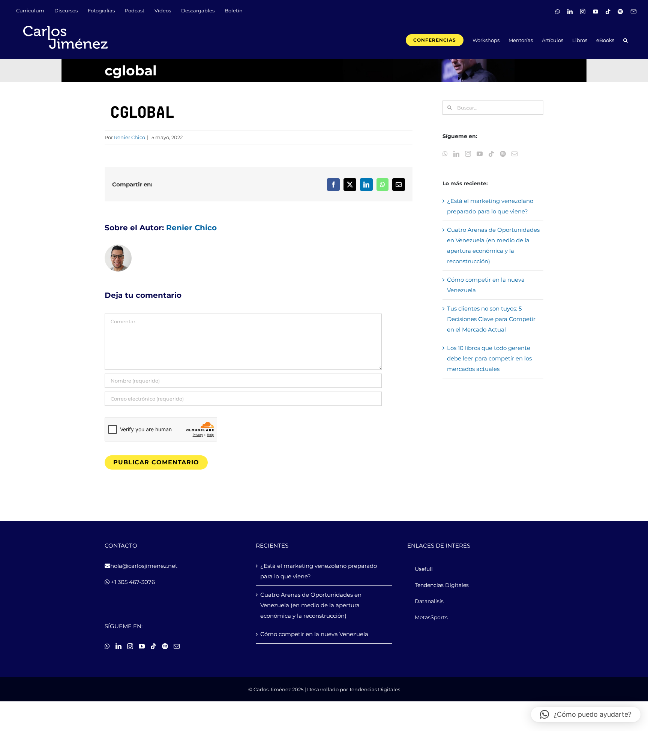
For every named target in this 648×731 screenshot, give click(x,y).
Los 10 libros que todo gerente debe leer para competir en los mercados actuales (489, 358)
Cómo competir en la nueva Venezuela (314, 634)
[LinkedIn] (456, 154)
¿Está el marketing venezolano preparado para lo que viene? (318, 571)
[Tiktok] (491, 154)
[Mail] (515, 154)
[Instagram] (468, 154)
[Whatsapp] (445, 154)
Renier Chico (129, 137)
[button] (625, 39)
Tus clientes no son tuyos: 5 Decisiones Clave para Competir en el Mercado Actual (491, 319)
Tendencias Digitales (374, 689)
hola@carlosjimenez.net (143, 565)
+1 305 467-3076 (132, 581)
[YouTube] (480, 154)
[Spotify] (503, 154)
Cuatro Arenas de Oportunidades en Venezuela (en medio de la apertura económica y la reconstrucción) (311, 605)
